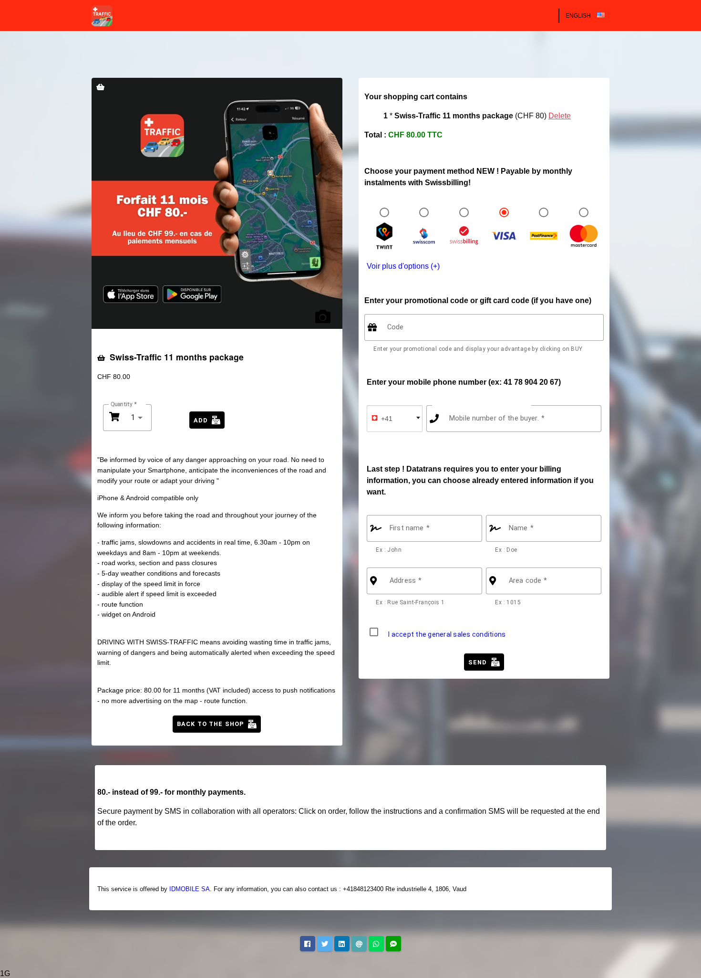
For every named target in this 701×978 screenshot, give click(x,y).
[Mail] (359, 943)
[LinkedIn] (342, 943)
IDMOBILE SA (189, 889)
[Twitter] (324, 943)
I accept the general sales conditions (446, 634)
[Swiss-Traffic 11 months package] (217, 203)
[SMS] (393, 943)
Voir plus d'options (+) (403, 266)
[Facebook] (307, 943)
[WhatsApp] (376, 943)
